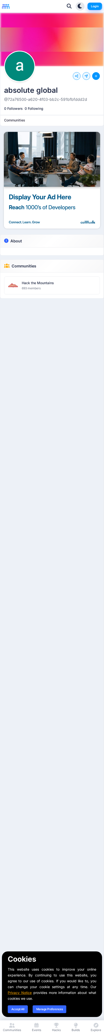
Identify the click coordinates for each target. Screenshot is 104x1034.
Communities (24, 266)
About (16, 241)
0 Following (34, 108)
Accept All (17, 1009)
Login (95, 6)
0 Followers (13, 108)
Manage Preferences (49, 1009)
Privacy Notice (20, 993)
